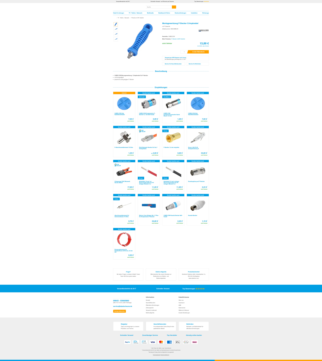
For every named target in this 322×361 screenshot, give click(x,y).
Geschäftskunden (150, 302)
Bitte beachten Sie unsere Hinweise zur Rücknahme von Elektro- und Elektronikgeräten (161, 276)
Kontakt (148, 300)
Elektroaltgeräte (150, 313)
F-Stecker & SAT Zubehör (178, 39)
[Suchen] (174, 7)
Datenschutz (182, 308)
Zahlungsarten (150, 308)
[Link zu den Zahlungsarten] (161, 342)
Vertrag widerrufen (119, 311)
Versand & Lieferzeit (151, 310)
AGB (180, 305)
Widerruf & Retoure (184, 310)
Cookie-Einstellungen (184, 313)
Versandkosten (167, 348)
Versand (207, 46)
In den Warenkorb (198, 52)
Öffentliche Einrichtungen (152, 305)
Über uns (181, 300)
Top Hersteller (172, 335)
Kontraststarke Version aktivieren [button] (161, 355)
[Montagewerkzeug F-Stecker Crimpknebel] (116, 24)
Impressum (182, 302)
